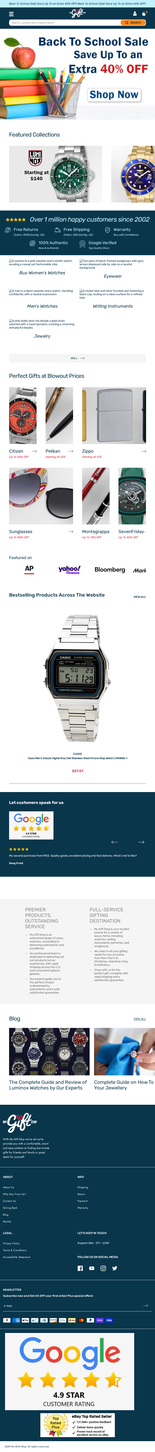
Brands (7, 1221)
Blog (5, 1215)
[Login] (135, 13)
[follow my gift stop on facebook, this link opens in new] (80, 1270)
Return (81, 1194)
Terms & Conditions (14, 1250)
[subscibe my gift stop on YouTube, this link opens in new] (91, 1270)
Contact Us (9, 1201)
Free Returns (26, 229)
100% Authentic (53, 242)
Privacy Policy (11, 1243)
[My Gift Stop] (20, 1114)
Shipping (83, 1187)
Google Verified (102, 242)
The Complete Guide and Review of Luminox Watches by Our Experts (48, 1085)
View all (140, 1019)
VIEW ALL (139, 597)
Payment (83, 1201)
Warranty (122, 229)
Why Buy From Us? (14, 1194)
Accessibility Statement (16, 1257)
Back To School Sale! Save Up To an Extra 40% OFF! (43, 3)
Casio (77, 754)
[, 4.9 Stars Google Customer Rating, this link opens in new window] (69, 1371)
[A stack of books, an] (77, 76)
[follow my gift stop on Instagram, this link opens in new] (103, 1270)
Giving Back (10, 1208)
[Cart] (144, 14)
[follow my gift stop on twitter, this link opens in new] (114, 1270)
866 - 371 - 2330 (99, 1242)
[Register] (145, 1306)
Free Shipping (77, 229)
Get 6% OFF (37, 1296)
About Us (8, 1187)
